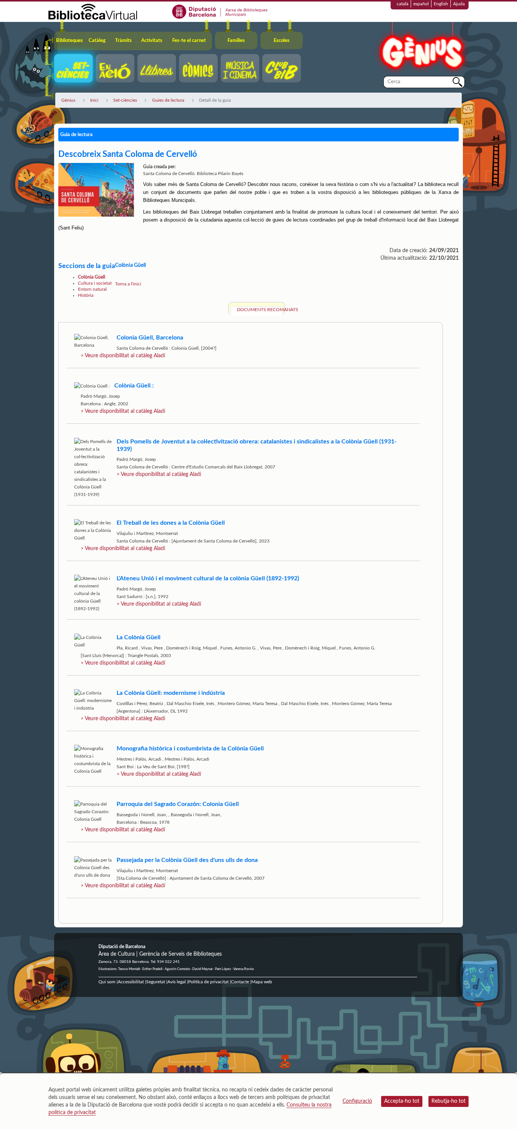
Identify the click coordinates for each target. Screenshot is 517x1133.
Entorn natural (92, 289)
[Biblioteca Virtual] (92, 11)
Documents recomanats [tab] (260, 309)
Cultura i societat (95, 283)
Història (85, 295)
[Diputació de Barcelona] (220, 11)
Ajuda (459, 4)
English (441, 4)
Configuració (357, 1101)
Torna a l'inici (128, 284)
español (421, 4)
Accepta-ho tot (401, 1101)
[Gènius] (421, 48)
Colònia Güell (91, 277)
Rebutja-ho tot (448, 1101)
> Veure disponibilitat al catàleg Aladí (123, 355)
